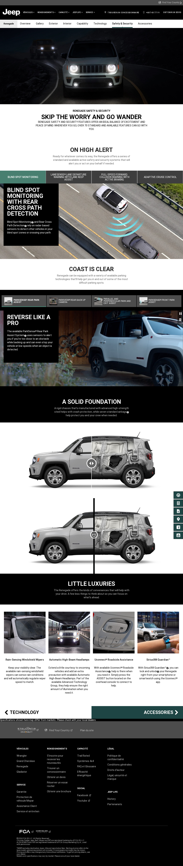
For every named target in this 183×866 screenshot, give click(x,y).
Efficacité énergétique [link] (84, 773)
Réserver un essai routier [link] (57, 784)
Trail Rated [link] (83, 755)
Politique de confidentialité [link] (115, 757)
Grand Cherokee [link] (26, 761)
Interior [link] (67, 23)
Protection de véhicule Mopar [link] (25, 799)
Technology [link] (100, 23)
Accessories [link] (145, 23)
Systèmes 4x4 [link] (85, 761)
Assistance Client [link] (27, 806)
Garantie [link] (21, 791)
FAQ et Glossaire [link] (86, 766)
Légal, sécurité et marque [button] (117, 777)
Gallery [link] (40, 23)
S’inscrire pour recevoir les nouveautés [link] (55, 759)
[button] (28, 12)
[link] (170, 2)
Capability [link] (82, 23)
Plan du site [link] (87, 730)
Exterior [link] (53, 23)
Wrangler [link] (22, 755)
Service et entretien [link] (28, 811)
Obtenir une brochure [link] (59, 791)
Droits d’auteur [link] (116, 770)
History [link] (111, 798)
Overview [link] (25, 23)
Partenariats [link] (114, 804)
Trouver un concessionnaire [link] (56, 770)
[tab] (23, 177)
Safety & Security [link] (122, 23)
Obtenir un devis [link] (56, 777)
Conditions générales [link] (119, 764)
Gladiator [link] (22, 771)
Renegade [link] (22, 766)
